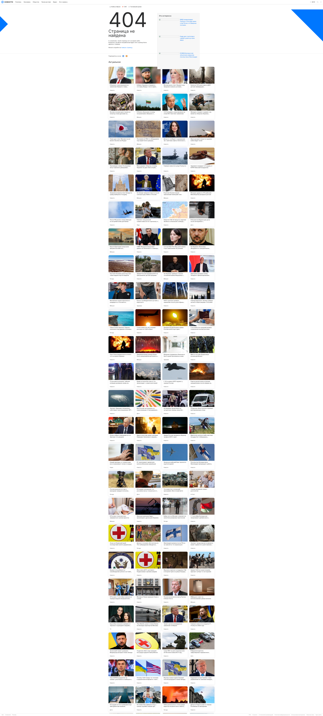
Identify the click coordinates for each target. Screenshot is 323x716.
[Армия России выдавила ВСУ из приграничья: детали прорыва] (148, 268)
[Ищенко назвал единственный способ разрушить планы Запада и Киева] (175, 672)
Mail (3, 714)
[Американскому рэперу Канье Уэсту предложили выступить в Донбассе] (148, 348)
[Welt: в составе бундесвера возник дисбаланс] (201, 348)
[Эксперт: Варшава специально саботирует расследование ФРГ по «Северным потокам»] (121, 402)
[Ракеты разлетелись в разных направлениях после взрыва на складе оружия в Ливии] (201, 375)
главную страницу (126, 47)
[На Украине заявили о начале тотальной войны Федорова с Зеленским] (175, 268)
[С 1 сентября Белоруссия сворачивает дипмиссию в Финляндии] (201, 510)
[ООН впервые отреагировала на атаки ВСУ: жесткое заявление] (175, 106)
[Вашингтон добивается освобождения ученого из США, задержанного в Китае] (121, 564)
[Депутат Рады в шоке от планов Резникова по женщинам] (201, 699)
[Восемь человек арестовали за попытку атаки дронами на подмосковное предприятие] (121, 106)
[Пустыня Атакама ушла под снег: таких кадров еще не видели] (121, 268)
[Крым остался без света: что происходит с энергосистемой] (148, 375)
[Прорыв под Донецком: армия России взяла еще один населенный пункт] (175, 321)
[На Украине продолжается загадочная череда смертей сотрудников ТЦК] (175, 402)
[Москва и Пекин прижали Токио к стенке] (148, 591)
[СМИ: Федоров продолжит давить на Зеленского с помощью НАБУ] (148, 241)
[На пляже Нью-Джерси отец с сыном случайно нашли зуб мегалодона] (148, 699)
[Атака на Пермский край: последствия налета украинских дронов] (121, 537)
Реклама (14, 714)
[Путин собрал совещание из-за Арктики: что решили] (121, 429)
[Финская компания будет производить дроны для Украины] (148, 510)
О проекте (254, 714)
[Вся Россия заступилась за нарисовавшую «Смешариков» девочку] (148, 402)
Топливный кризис (136, 6)
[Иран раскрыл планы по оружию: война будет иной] (201, 133)
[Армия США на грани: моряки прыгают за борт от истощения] (201, 564)
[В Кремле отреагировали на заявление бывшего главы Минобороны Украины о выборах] (121, 79)
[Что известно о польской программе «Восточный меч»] (175, 483)
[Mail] (2, 2)
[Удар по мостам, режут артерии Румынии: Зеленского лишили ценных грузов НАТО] (148, 429)
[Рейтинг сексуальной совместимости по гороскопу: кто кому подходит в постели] (148, 214)
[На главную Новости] (8, 2)
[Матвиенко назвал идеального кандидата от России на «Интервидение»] (121, 295)
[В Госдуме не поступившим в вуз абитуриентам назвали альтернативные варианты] (121, 699)
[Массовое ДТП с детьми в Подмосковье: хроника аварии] (148, 564)
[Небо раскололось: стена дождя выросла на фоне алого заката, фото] (175, 699)
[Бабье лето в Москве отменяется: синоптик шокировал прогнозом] (175, 510)
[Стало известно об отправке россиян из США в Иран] (148, 321)
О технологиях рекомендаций (266, 714)
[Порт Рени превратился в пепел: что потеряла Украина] (121, 348)
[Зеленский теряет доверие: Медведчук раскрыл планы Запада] (121, 645)
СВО (125, 6)
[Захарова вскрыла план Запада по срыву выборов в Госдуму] (121, 187)
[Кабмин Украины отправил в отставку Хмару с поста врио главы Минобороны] (148, 79)
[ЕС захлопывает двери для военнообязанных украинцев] (148, 456)
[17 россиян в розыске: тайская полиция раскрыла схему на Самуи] (121, 375)
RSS (250, 714)
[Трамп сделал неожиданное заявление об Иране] (175, 618)
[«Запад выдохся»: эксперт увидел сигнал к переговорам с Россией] (201, 295)
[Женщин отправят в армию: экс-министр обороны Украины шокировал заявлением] (201, 106)
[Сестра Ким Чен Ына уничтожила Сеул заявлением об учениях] (175, 241)
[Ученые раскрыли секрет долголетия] (201, 483)
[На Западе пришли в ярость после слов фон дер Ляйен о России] (148, 187)
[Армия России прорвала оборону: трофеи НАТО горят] (175, 429)
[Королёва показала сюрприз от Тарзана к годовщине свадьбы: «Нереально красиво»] (121, 618)
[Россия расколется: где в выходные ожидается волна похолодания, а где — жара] (121, 483)
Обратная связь (310, 714)
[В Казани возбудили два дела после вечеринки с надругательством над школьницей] (201, 214)
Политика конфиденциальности (282, 714)
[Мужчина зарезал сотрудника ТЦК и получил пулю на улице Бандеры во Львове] (175, 564)
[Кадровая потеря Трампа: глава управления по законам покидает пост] (201, 672)
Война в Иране (115, 6)
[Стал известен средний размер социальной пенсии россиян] (201, 321)
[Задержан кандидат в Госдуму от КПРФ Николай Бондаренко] (201, 160)
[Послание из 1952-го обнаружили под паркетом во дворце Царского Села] (148, 133)
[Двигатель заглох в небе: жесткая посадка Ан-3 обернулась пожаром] (201, 429)
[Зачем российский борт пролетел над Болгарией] (175, 456)
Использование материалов (298, 714)
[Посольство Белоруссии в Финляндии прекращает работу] (201, 456)
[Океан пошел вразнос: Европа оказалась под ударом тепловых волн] (121, 321)
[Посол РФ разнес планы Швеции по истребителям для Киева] (121, 214)
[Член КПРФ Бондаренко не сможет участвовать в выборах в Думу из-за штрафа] (121, 672)
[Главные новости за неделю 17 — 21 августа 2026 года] (201, 618)
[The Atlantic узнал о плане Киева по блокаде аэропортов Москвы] (148, 618)
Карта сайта (318, 714)
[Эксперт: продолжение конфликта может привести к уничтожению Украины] (201, 537)
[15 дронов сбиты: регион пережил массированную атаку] (201, 402)
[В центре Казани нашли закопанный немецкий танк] (175, 187)
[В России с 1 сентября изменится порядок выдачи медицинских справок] (121, 591)
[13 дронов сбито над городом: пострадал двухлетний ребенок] (148, 645)
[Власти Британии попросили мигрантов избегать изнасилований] (121, 241)
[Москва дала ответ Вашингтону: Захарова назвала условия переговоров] (175, 79)
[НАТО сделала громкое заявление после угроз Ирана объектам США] (175, 295)
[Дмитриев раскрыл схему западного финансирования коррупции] (201, 268)
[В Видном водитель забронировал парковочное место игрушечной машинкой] (201, 645)
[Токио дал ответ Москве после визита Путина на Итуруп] (121, 133)
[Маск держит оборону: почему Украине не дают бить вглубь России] (148, 160)
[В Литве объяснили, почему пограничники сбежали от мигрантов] (148, 106)
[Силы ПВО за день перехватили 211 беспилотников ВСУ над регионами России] (175, 645)
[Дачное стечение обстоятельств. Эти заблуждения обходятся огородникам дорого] (148, 537)
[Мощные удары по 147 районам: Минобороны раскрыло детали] (201, 187)
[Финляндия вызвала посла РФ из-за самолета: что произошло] (175, 537)
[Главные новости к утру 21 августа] (175, 160)
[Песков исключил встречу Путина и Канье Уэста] (175, 591)
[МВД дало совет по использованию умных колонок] (201, 591)
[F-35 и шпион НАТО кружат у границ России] (175, 375)
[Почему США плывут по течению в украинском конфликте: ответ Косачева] (148, 672)
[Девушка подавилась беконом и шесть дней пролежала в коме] (175, 348)
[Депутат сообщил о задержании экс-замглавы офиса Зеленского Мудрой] (175, 133)
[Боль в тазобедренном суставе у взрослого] (148, 295)
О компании (8, 714)
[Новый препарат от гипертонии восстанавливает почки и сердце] (121, 456)
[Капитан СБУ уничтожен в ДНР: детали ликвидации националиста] (201, 79)
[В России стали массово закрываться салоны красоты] (121, 510)
